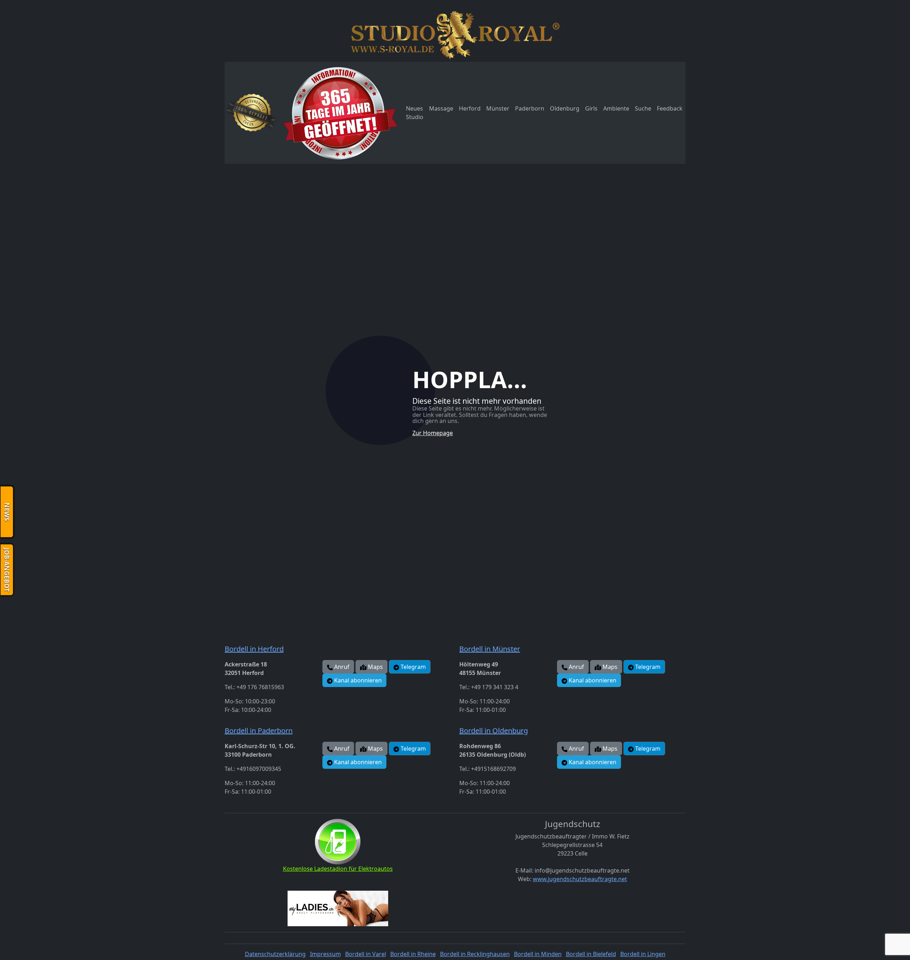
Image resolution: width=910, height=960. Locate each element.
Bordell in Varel (365, 954)
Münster (497, 108)
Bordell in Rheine (413, 954)
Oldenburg (564, 108)
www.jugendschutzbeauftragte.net (580, 879)
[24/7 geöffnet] (340, 113)
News (7, 512)
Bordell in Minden (538, 954)
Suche (643, 108)
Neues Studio (414, 112)
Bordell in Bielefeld (591, 954)
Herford (470, 108)
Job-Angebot (7, 569)
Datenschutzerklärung (275, 954)
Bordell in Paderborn (259, 730)
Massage (441, 108)
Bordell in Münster (489, 649)
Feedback (669, 108)
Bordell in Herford (254, 649)
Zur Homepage (432, 433)
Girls (591, 108)
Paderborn (529, 108)
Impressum (325, 954)
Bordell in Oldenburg (493, 730)
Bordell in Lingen (642, 954)
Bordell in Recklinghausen (475, 954)
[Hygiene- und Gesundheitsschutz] (251, 113)
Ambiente (616, 108)
